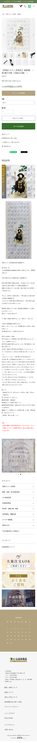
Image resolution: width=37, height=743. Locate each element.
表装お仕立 (5, 525)
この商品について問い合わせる (10, 142)
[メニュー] (34, 6)
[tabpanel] (18, 456)
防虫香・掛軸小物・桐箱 (10, 508)
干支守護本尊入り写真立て (10, 531)
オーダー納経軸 (7, 519)
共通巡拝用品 (6, 503)
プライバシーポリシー (11, 706)
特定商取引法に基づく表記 (9, 138)
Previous (4, 35)
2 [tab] (18, 474)
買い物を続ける (6, 146)
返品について (5, 134)
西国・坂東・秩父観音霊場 (10, 492)
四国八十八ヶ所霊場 (11, 14)
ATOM (11, 718)
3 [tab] (20, 474)
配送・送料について (10, 687)
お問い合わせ (8, 729)
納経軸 (19, 14)
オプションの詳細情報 (18, 93)
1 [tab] (16, 474)
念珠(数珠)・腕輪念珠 (9, 514)
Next (33, 35)
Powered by (13, 737)
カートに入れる (18, 126)
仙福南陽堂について (8, 547)
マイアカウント (9, 725)
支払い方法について (10, 697)
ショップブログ (9, 713)
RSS (6, 718)
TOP (3, 14)
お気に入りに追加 (17, 118)
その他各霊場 (6, 497)
